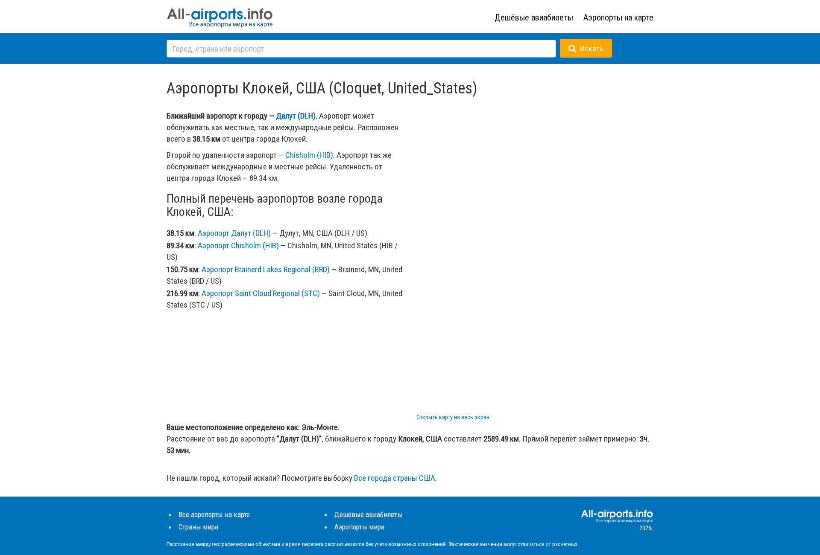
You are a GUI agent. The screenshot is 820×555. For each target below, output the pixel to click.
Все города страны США (394, 478)
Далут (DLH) (296, 116)
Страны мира (198, 527)
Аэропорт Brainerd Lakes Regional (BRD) (266, 269)
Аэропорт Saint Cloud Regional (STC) (261, 293)
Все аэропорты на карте (214, 514)
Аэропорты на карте (618, 17)
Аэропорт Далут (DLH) (234, 233)
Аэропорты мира (359, 527)
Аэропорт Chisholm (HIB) (238, 245)
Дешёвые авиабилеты (534, 17)
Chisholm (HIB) (309, 155)
